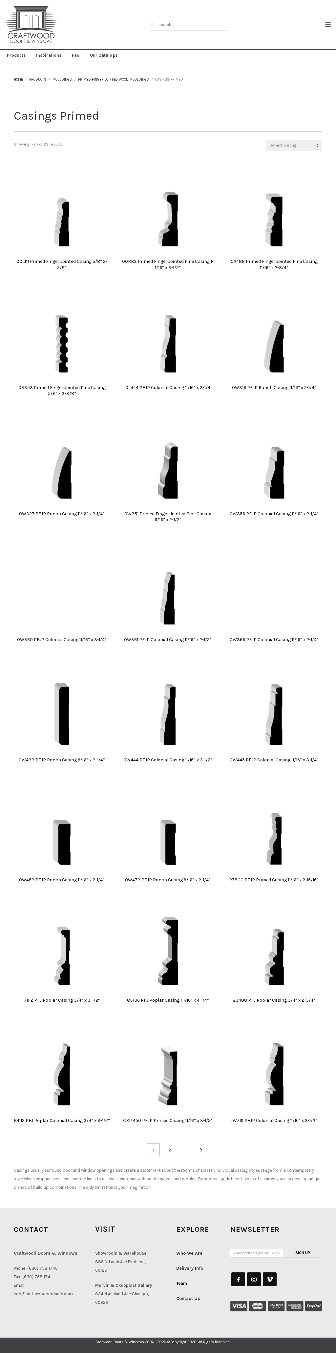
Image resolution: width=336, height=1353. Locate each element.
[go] (153, 24)
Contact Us (188, 1298)
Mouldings (62, 79)
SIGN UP (302, 1252)
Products (37, 79)
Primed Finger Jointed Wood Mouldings (113, 79)
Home (18, 79)
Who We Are (189, 1253)
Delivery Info (189, 1268)
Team (181, 1283)
